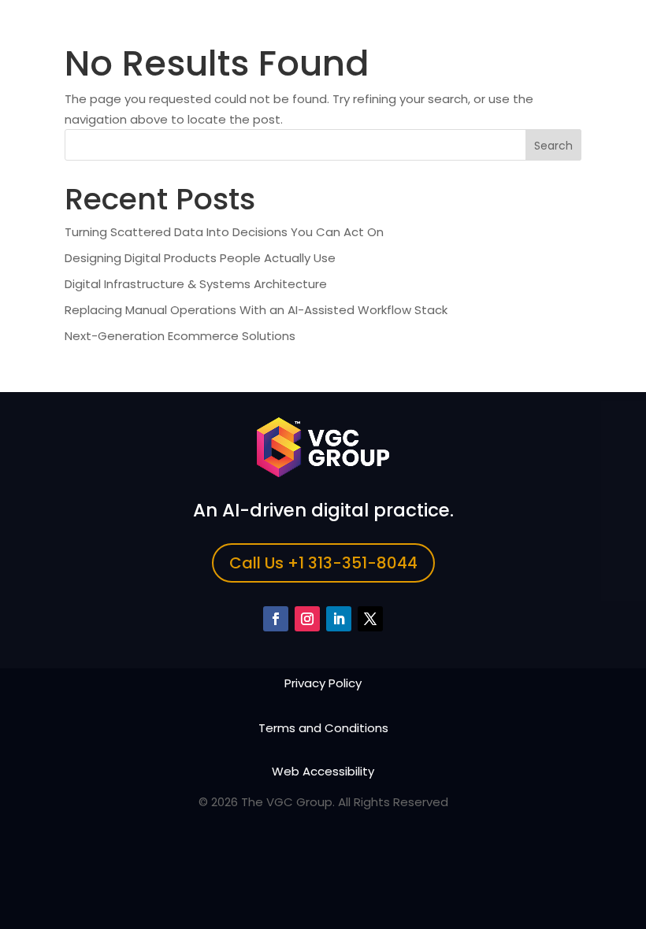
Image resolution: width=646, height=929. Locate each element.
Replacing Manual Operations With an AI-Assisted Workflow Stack (256, 310)
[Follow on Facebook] (275, 618)
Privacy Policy (323, 683)
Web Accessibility (323, 771)
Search (553, 146)
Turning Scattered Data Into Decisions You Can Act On (224, 232)
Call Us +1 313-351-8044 (323, 563)
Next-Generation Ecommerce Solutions (180, 336)
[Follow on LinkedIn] (338, 618)
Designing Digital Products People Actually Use (200, 258)
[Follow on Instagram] (307, 618)
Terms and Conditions (323, 728)
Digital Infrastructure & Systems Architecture (196, 284)
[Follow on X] (370, 618)
